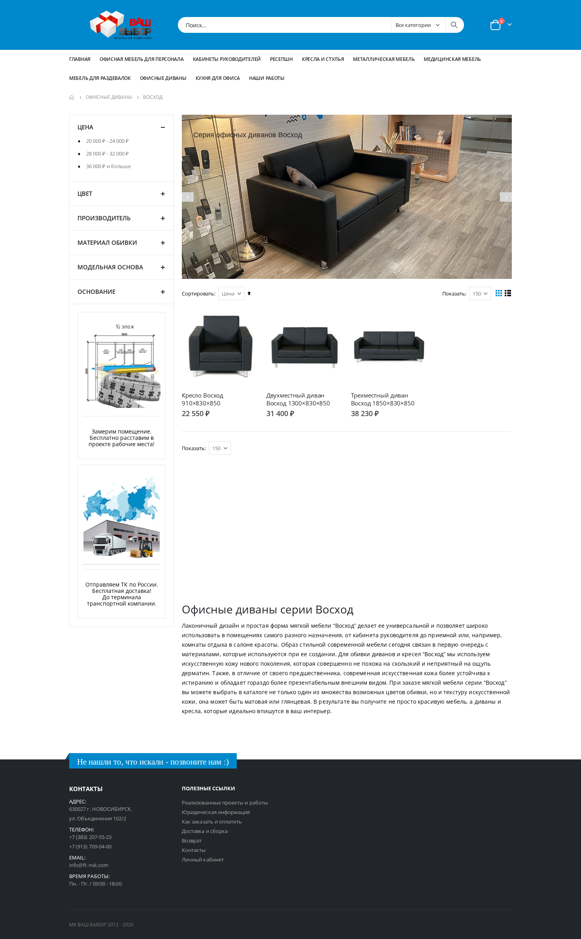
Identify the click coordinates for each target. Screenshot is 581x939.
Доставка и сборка (205, 831)
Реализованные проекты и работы (225, 802)
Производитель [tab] (104, 218)
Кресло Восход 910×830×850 (202, 399)
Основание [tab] (96, 291)
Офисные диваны (109, 97)
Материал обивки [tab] (107, 242)
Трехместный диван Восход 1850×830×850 (383, 399)
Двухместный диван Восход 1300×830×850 (298, 399)
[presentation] (188, 197)
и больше (108, 166)
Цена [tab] (85, 127)
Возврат (192, 840)
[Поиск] (454, 25)
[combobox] (321, 25)
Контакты (194, 850)
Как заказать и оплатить (212, 821)
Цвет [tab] (84, 193)
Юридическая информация (216, 812)
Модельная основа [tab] (110, 267)
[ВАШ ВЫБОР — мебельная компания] (120, 25)
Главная (80, 59)
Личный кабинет (203, 859)
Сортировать (198, 293)
